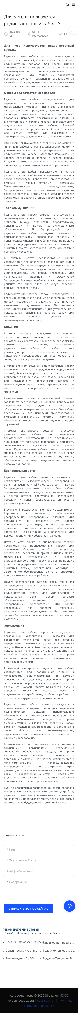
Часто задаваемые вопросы (46, 933)
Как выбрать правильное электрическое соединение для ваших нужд (59, 942)
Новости (22, 933)
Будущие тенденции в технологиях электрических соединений (59, 958)
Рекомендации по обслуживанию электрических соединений (22, 958)
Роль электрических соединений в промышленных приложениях (59, 950)
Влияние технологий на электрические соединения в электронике (27, 941)
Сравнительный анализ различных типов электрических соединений (22, 950)
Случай (9, 933)
